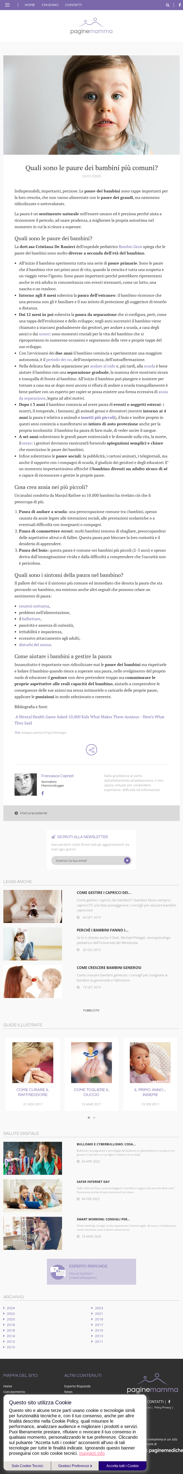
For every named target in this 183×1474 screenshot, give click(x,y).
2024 (11, 1308)
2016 (11, 1330)
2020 (11, 1319)
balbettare (31, 618)
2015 (99, 1330)
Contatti (73, 5)
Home (30, 5)
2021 (99, 1313)
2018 (11, 1325)
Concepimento (14, 1392)
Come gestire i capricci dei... (104, 892)
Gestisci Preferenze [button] (74, 1466)
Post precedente (33, 813)
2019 (99, 1319)
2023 (99, 1308)
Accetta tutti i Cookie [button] (122, 1466)
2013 (99, 1336)
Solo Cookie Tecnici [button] (27, 1466)
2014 (11, 1336)
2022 (11, 1313)
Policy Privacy (162, 1407)
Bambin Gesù (130, 246)
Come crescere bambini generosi (109, 967)
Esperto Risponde (77, 1386)
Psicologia (59, 732)
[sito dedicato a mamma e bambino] (91, 25)
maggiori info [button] (92, 1453)
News (68, 1392)
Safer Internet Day (93, 1182)
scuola (150, 366)
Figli (48, 732)
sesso (27, 443)
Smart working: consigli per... (103, 1219)
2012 (11, 1341)
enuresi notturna (34, 606)
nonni (44, 333)
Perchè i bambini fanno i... (103, 930)
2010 (11, 1347)
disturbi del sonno (35, 644)
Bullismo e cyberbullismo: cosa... (106, 1144)
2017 (99, 1325)
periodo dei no (59, 359)
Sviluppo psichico (32, 732)
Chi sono (50, 5)
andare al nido (102, 366)
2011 (99, 1341)
